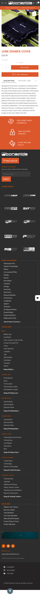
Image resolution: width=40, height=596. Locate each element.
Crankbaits (7, 337)
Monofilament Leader (11, 389)
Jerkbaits (7, 351)
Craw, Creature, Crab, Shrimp (13, 340)
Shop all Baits (8, 369)
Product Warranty (9, 524)
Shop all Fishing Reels (11, 411)
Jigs (5, 354)
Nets (5, 449)
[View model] (11, 195)
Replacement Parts (10, 318)
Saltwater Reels (9, 407)
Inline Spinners (8, 349)
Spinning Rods (8, 422)
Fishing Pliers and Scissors (12, 437)
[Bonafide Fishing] (14, 154)
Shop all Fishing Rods (11, 429)
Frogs (5, 346)
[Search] (5, 3)
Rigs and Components (11, 493)
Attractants (7, 446)
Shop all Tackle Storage (12, 470)
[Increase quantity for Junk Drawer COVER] (8, 67)
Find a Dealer (11, 161)
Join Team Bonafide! (10, 515)
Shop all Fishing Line (10, 393)
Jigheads (7, 481)
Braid (5, 381)
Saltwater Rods (9, 425)
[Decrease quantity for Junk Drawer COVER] (3, 67)
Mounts (6, 278)
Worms (6, 366)
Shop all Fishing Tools (11, 452)
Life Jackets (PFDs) (10, 272)
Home (7, 7)
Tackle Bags (8, 464)
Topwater (7, 363)
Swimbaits (7, 360)
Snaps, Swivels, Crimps (11, 487)
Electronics (7, 292)
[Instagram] (13, 546)
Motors (6, 269)
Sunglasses (7, 301)
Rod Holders (8, 281)
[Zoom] (34, 14)
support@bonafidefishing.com (10, 554)
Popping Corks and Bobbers (13, 490)
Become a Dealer (9, 510)
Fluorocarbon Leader (11, 386)
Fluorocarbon (8, 384)
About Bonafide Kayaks (11, 518)
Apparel (6, 304)
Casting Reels (8, 401)
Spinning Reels (8, 404)
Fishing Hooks (8, 479)
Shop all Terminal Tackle (12, 496)
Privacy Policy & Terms (11, 521)
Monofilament (8, 378)
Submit (6, 179)
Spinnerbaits (8, 357)
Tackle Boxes (8, 461)
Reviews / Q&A (24, 81)
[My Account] (33, 3)
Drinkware (7, 306)
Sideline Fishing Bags (11, 266)
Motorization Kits (9, 263)
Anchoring (7, 289)
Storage (6, 286)
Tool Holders (8, 443)
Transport (7, 283)
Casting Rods (8, 419)
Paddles (6, 275)
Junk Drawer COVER (28, 7)
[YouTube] (8, 546)
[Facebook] (3, 546)
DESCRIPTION (9, 81)
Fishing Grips (8, 440)
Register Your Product (11, 507)
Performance (8, 298)
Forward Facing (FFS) (11, 343)
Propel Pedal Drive (10, 315)
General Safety (8, 312)
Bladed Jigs (7, 334)
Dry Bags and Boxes (10, 309)
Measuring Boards (9, 295)
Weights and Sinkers (10, 484)
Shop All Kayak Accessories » (12, 322)
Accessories (15, 7)
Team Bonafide (9, 513)
